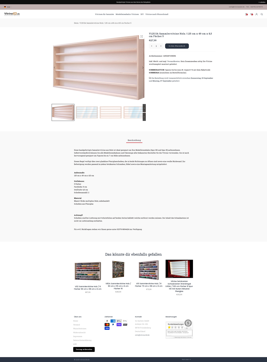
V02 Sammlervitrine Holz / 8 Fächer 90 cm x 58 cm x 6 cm (87, 287)
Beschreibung (134, 140)
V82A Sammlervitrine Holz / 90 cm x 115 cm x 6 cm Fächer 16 (118, 286)
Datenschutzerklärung (82, 340)
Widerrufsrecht (79, 332)
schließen (5, 2)
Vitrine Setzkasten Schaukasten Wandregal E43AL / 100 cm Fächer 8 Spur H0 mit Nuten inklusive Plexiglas (179, 286)
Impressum (77, 336)
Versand (76, 325)
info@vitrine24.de (142, 335)
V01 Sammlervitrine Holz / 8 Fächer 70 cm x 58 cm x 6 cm (148, 284)
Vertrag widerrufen (84, 349)
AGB (75, 344)
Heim (76, 23)
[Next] (141, 67)
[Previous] (56, 67)
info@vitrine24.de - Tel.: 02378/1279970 (246, 7)
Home (75, 321)
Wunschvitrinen (79, 328)
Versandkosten (173, 61)
